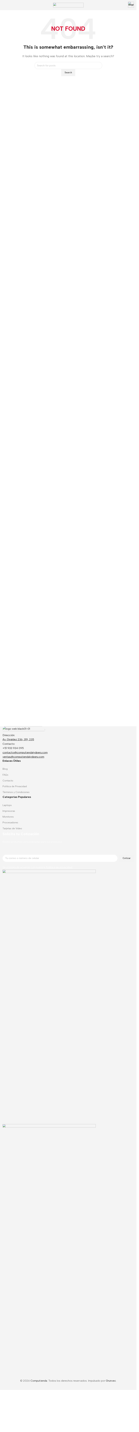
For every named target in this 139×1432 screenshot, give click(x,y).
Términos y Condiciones (16, 792)
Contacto (8, 780)
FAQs (5, 774)
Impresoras (9, 811)
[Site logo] (68, 4)
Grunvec (111, 1380)
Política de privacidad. (59, 867)
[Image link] (24, 729)
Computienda (39, 1380)
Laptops (7, 805)
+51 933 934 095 (13, 748)
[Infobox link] (131, 5)
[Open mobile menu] (4, 5)
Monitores (8, 816)
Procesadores (10, 822)
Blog (5, 768)
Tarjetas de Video (12, 828)
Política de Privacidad (15, 786)
